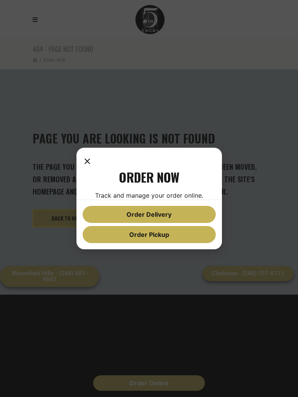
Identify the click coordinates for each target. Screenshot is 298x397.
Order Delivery (149, 214)
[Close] (87, 161)
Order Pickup (149, 234)
